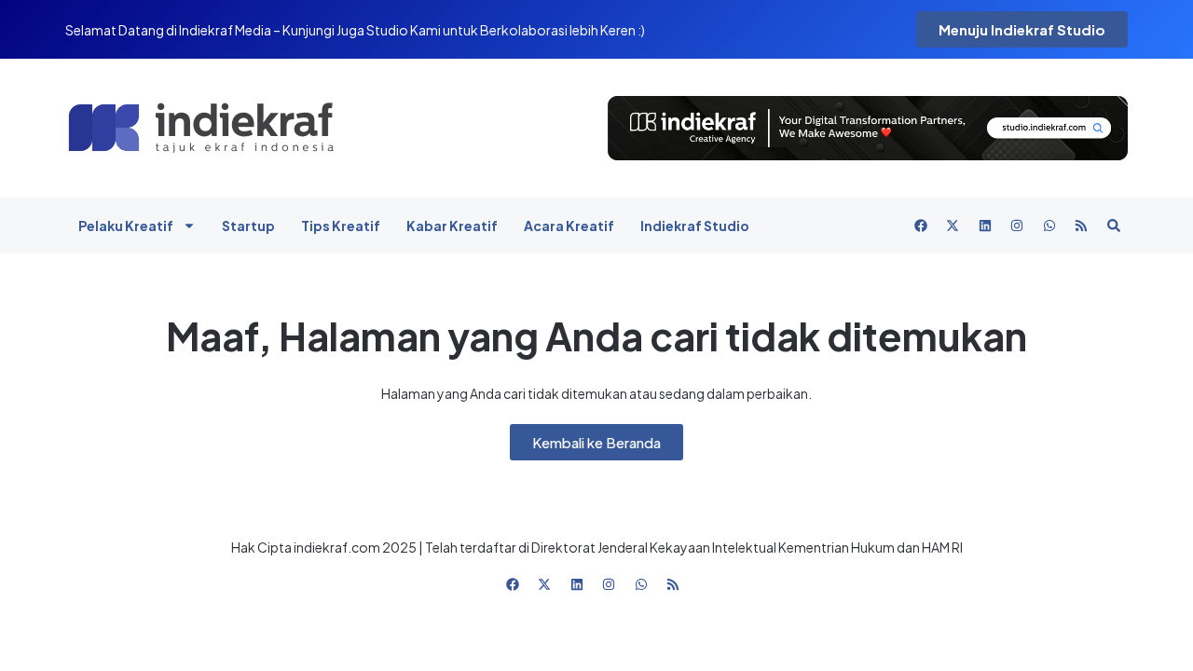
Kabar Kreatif (452, 225)
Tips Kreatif (340, 225)
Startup (248, 225)
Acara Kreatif (569, 225)
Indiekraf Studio (694, 225)
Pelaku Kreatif (125, 225)
